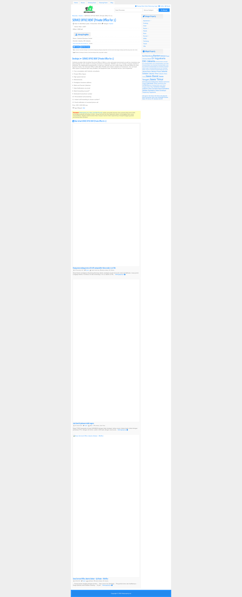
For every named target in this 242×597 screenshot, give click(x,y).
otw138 (160, 99)
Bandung (149, 56)
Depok (149, 58)
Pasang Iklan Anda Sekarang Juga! (146, 6)
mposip (156, 99)
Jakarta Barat (146, 71)
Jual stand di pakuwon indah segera (83, 423)
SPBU (145, 38)
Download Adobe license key (155, 68)
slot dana (151, 96)
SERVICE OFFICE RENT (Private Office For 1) (94, 20)
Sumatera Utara (153, 90)
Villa (144, 46)
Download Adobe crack (149, 63)
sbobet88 (161, 97)
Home (76, 2)
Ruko (144, 33)
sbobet (166, 97)
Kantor (81, 15)
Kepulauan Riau (162, 83)
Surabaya (162, 90)
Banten (156, 56)
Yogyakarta (152, 92)
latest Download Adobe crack (155, 85)
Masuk (167, 6)
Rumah (145, 36)
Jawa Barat (151, 76)
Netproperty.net (126, 593)
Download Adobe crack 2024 (161, 63)
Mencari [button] (164, 10)
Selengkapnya (120, 274)
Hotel (144, 26)
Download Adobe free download (156, 66)
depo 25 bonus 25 (147, 99)
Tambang (146, 41)
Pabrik (145, 31)
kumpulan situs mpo (152, 97)
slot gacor (145, 96)
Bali (84, 108)
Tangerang (145, 92)
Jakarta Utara (163, 73)
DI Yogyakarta (158, 58)
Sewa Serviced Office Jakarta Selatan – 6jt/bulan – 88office (90, 579)
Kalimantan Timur (152, 83)
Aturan (83, 2)
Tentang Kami (92, 2)
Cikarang (144, 58)
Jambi (143, 76)
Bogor (167, 56)
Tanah (145, 43)
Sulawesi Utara (147, 88)
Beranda (74, 15)
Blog (112, 2)
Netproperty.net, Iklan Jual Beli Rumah (90, 112)
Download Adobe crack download (149, 65)
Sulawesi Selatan (159, 87)
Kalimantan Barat (146, 81)
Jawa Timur (156, 79)
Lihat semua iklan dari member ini (80, 43)
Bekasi (163, 56)
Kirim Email (85, 47)
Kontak (76, 47)
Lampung (145, 85)
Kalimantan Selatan (157, 81)
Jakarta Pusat (156, 71)
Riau (152, 87)
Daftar (161, 6)
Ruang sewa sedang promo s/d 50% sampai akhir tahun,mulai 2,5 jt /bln (94, 268)
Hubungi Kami (103, 2)
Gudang (145, 23)
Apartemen (146, 20)
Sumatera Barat (157, 88)
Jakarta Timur (154, 74)
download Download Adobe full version (159, 69)
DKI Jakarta (148, 61)
